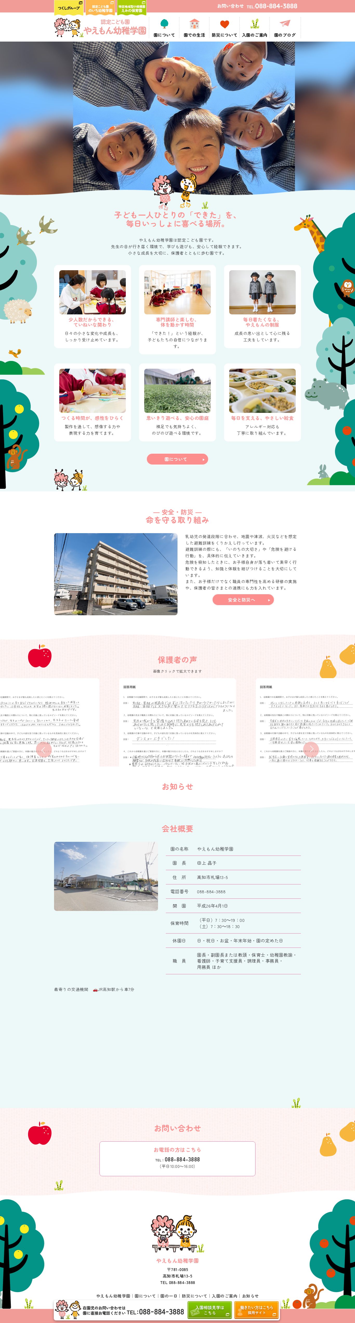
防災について (195, 1296)
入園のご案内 (225, 1296)
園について (176, 459)
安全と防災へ (241, 599)
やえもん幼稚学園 (113, 1296)
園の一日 (169, 1296)
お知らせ (250, 1296)
